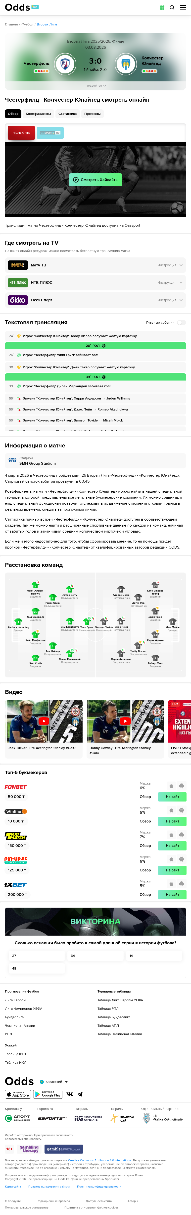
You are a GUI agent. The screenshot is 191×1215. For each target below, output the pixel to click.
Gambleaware (64, 1149)
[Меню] (183, 7)
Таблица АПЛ (108, 1025)
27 (14, 956)
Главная (11, 24)
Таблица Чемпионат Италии (119, 1034)
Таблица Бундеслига (113, 1017)
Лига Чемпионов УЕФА (23, 1009)
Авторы (133, 1201)
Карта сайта (13, 1187)
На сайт (172, 797)
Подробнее (94, 86)
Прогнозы (92, 114)
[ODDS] (22, 7)
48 (14, 968)
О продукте (13, 1201)
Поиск (172, 7)
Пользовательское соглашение (26, 1208)
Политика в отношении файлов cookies (91, 1208)
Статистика (67, 114)
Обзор (13, 114)
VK (69, 1094)
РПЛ (8, 1034)
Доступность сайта (99, 1201)
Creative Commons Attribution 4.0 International (100, 1160)
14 (131, 956)
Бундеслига (14, 1017)
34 (73, 956)
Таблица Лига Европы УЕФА (120, 1000)
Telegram (80, 1094)
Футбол (27, 24)
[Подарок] (162, 7)
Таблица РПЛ (108, 1009)
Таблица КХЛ (15, 1054)
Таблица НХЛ (15, 1062)
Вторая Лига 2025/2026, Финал (95, 41)
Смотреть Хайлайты (21, 133)
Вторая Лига (47, 24)
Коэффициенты (38, 114)
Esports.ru (52, 1118)
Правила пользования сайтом (49, 1187)
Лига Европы (15, 1000)
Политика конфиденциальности (99, 1187)
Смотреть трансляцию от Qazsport (50, 133)
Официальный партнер (162, 1118)
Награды (88, 1118)
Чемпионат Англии (20, 1025)
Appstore (18, 1094)
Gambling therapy (29, 1149)
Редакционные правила (53, 1201)
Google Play (47, 1094)
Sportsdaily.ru (17, 1118)
